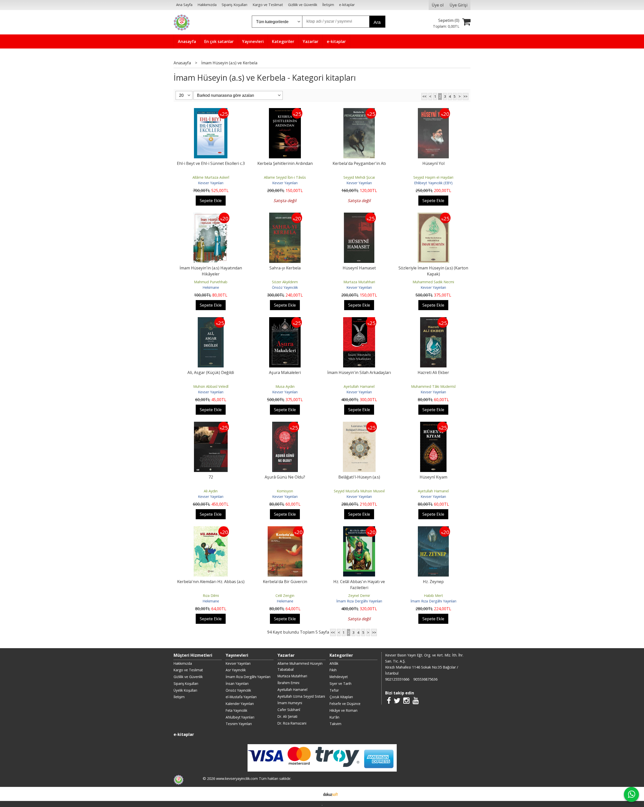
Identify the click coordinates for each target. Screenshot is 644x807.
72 (211, 477)
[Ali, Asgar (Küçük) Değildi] (211, 320)
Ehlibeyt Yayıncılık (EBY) (433, 182)
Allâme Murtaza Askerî (210, 177)
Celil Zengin (284, 595)
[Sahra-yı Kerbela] (285, 215)
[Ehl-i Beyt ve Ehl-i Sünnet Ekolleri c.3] (210, 111)
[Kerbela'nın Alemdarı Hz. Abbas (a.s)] (211, 529)
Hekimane (211, 287)
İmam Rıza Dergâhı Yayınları (359, 601)
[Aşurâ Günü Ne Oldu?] (285, 425)
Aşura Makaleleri (285, 372)
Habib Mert (433, 595)
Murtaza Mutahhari (359, 281)
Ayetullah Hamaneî (359, 386)
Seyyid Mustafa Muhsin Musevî (359, 491)
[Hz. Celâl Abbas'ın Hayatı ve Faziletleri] (359, 529)
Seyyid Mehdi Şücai (359, 177)
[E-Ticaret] (330, 794)
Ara (377, 22)
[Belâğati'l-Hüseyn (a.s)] (359, 425)
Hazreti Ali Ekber (433, 372)
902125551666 (397, 679)
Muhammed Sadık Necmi (433, 281)
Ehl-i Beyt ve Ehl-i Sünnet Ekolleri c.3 (211, 163)
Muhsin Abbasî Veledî (210, 386)
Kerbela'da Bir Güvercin (285, 581)
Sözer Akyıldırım (285, 281)
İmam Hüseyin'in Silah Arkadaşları (359, 372)
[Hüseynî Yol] (433, 111)
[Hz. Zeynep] (433, 529)
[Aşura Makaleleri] (285, 320)
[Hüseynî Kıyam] (433, 425)
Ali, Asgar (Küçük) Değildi (210, 372)
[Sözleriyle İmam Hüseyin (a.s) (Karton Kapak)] (433, 215)
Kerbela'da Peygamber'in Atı (359, 163)
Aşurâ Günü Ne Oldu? (285, 477)
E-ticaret (314, 794)
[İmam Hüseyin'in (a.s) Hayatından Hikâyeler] (210, 215)
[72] (211, 425)
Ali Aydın (211, 491)
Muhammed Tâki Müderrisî (433, 386)
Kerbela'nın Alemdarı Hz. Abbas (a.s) (211, 581)
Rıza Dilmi (211, 595)
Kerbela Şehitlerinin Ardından (285, 163)
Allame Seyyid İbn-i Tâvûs (285, 177)
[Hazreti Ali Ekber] (433, 320)
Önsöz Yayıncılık (285, 287)
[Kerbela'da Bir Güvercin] (285, 529)
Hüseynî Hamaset (359, 268)
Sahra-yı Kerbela (285, 268)
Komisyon (285, 491)
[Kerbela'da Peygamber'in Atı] (359, 111)
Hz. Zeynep (433, 581)
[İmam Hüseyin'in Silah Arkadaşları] (359, 320)
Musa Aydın (285, 386)
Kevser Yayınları (210, 182)
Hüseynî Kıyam (433, 477)
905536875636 (425, 679)
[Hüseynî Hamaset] (359, 215)
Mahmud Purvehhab (210, 281)
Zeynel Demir (359, 595)
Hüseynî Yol (433, 163)
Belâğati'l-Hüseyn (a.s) (359, 477)
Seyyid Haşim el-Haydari (433, 177)
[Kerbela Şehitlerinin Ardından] (285, 111)
